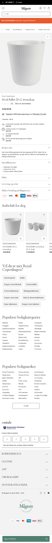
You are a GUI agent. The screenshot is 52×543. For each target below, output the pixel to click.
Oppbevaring (23, 326)
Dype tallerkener (10, 304)
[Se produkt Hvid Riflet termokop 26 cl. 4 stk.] (36, 226)
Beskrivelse (7, 148)
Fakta (4, 177)
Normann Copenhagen (11, 398)
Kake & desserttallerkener (33, 298)
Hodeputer (22, 343)
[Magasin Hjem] (26, 8)
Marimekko (23, 398)
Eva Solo (5, 389)
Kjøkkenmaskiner (8, 328)
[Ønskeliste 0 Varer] (44, 8)
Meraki (21, 384)
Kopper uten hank (11, 298)
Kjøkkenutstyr (7, 349)
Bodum (37, 398)
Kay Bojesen (39, 372)
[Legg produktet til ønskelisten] (47, 37)
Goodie (7, 461)
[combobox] (26, 14)
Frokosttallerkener (11, 291)
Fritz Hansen (23, 392)
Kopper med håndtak (12, 284)
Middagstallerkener (31, 291)
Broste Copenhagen (42, 384)
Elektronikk (23, 337)
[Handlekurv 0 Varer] (48, 8)
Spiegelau (6, 392)
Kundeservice (11, 454)
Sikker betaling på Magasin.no (16, 191)
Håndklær (37, 328)
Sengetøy (38, 323)
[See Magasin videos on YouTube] (48, 493)
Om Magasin (10, 477)
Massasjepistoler (25, 331)
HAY (20, 389)
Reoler (21, 334)
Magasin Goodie (39, 114)
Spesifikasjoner (9, 163)
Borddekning (23, 340)
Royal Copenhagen (8, 96)
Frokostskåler (31, 284)
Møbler (37, 334)
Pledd (21, 323)
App (4, 469)
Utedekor (5, 343)
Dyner (4, 337)
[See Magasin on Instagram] (40, 493)
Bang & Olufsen (40, 375)
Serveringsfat (9, 278)
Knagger (5, 326)
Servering (38, 343)
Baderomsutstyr (40, 331)
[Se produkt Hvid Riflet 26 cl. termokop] (13, 226)
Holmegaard (23, 395)
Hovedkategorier (14, 485)
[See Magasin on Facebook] (44, 493)
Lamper (5, 340)
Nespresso (6, 375)
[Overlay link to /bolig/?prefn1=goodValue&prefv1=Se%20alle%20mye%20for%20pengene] (26, 20)
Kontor (37, 340)
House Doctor (24, 375)
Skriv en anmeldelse (23, 104)
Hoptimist (37, 381)
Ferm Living (23, 381)
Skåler (22, 278)
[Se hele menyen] (3, 8)
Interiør (37, 337)
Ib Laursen (22, 386)
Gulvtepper (38, 326)
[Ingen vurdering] (6, 104)
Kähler (4, 381)
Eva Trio (5, 386)
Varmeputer (6, 331)
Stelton (37, 389)
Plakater (5, 323)
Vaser (21, 349)
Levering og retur (10, 184)
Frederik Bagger (8, 395)
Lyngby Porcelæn (40, 395)
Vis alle (26, 406)
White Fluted (18, 171)
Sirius (36, 386)
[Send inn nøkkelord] (4, 13)
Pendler (37, 346)
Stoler (4, 334)
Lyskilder (22, 346)
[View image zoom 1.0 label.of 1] (26, 63)
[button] (40, 8)
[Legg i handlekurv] (20, 238)
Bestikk (21, 328)
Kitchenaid (38, 392)
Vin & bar (37, 349)
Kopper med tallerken (30, 304)
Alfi (20, 378)
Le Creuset (38, 378)
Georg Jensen (24, 372)
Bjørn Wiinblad (7, 378)
